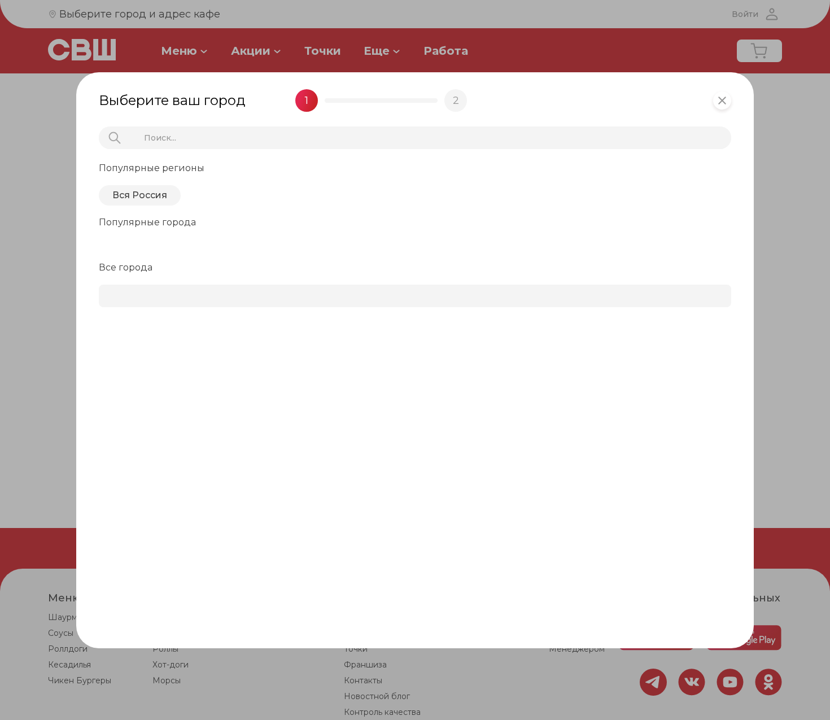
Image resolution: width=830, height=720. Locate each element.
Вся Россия (139, 195)
